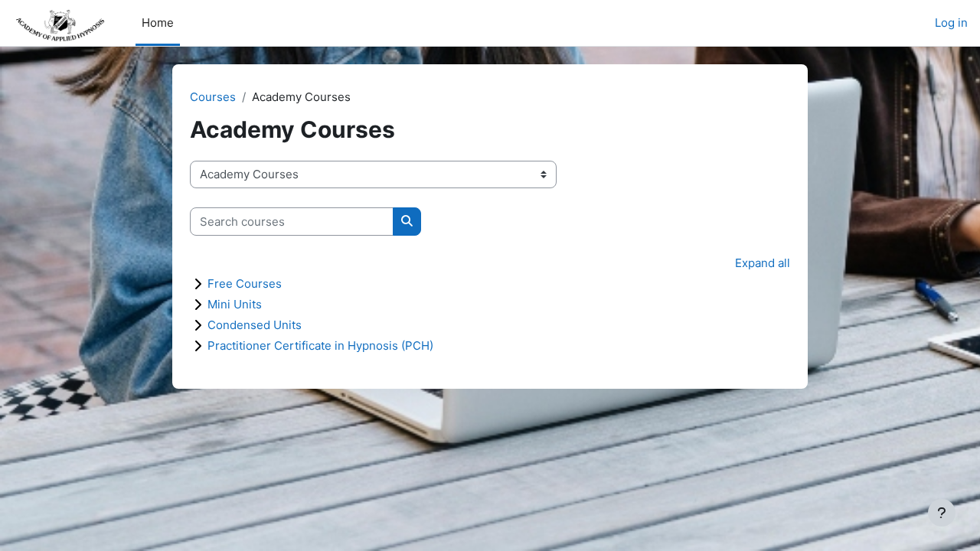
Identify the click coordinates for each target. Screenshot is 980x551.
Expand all (762, 263)
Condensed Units (254, 325)
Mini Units (234, 304)
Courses (213, 97)
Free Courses (244, 283)
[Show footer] (942, 513)
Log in (951, 22)
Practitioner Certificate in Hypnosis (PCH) (320, 345)
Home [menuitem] (158, 22)
